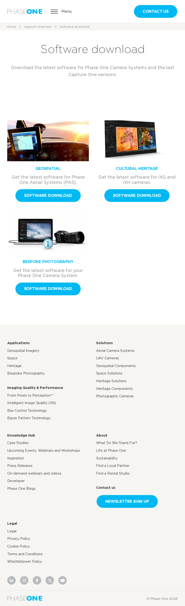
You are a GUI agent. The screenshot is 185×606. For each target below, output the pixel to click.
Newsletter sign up (127, 501)
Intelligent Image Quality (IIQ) (31, 403)
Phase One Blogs (21, 488)
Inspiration (15, 458)
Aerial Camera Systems (115, 351)
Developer (16, 481)
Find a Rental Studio (113, 473)
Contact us (156, 11)
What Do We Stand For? (116, 443)
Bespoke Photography (26, 373)
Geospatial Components (116, 366)
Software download (48, 195)
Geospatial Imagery (23, 351)
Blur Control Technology (27, 411)
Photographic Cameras (115, 396)
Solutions (104, 343)
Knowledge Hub (21, 435)
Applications (18, 343)
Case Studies (18, 443)
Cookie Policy (18, 546)
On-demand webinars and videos (34, 473)
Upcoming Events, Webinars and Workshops (43, 450)
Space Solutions (109, 373)
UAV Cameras (107, 358)
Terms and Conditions (25, 554)
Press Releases (20, 466)
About (101, 435)
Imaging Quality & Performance (35, 388)
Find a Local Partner (112, 466)
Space (12, 358)
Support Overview (38, 26)
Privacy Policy (18, 539)
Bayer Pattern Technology (29, 418)
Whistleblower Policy (24, 561)
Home (11, 26)
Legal (12, 523)
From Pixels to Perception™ (30, 395)
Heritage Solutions (111, 381)
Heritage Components (114, 389)
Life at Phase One (111, 450)
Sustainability (107, 458)
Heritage (14, 366)
